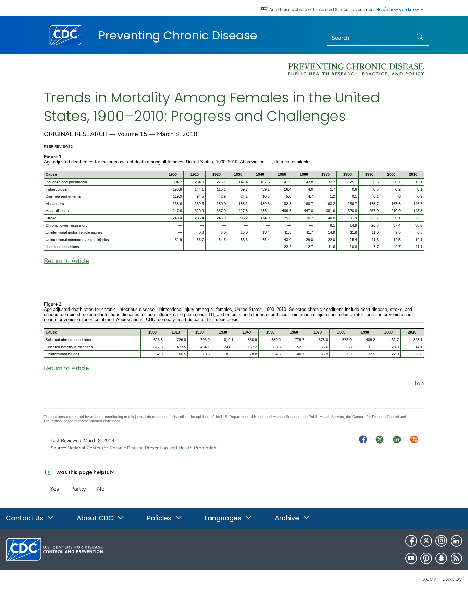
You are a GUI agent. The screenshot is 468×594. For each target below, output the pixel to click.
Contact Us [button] (25, 518)
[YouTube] (411, 558)
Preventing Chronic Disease (177, 35)
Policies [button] (160, 518)
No (100, 489)
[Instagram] (441, 541)
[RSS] (456, 558)
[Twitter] (426, 541)
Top (419, 383)
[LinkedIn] (456, 541)
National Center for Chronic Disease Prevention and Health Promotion (142, 448)
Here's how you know (398, 9)
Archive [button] (288, 518)
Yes (54, 489)
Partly (78, 489)
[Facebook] (411, 541)
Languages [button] (224, 518)
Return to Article (66, 261)
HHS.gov (426, 579)
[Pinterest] (426, 558)
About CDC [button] (96, 518)
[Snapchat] (441, 558)
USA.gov (452, 579)
